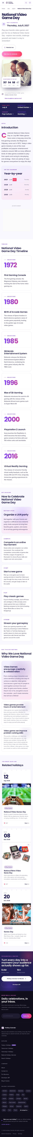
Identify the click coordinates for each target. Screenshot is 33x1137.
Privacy (14, 1133)
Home (3, 8)
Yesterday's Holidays (7, 1051)
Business (21, 1090)
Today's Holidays (8, 1045)
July (8, 8)
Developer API (16, 984)
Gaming (21, 114)
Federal (11, 1094)
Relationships (21, 1102)
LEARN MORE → (6, 1124)
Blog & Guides (5, 1081)
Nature (4, 1102)
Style (4, 1110)
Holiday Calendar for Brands (15, 978)
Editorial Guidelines (6, 1133)
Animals (5, 1090)
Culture (4, 1094)
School (11, 1106)
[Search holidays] (26, 2)
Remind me (10, 47)
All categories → (24, 1110)
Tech (9, 1110)
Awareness (12, 1090)
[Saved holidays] (30, 2)
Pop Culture (7, 114)
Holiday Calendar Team (11, 95)
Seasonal (18, 1106)
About (3, 1067)
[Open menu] (3, 2)
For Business (5, 1074)
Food (17, 1094)
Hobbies (11, 1098)
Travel (15, 1110)
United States (23, 107)
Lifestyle (18, 1098)
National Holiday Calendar (8, 1055)
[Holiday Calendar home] (9, 3)
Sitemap (20, 1133)
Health (4, 1098)
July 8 (13, 8)
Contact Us (4, 1071)
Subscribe (26, 1016)
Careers (28, 1090)
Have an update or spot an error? (13, 98)
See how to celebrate (10, 54)
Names (25, 1098)
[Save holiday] (28, 786)
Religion (5, 1106)
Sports (26, 1106)
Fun (23, 1094)
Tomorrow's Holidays (7, 1048)
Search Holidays (6, 1058)
